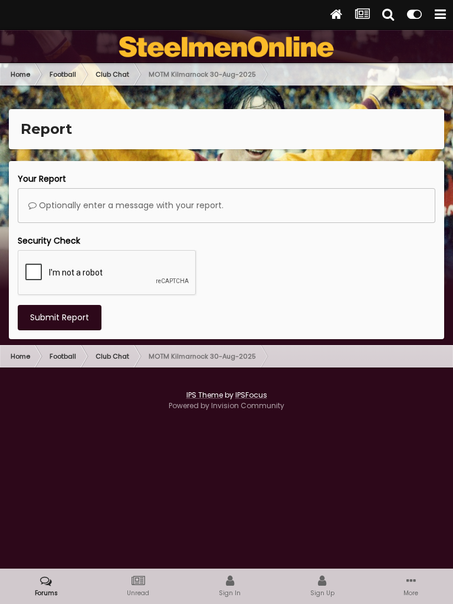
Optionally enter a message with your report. (130, 205)
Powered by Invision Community (226, 406)
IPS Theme (204, 395)
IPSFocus (251, 395)
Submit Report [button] (59, 317)
